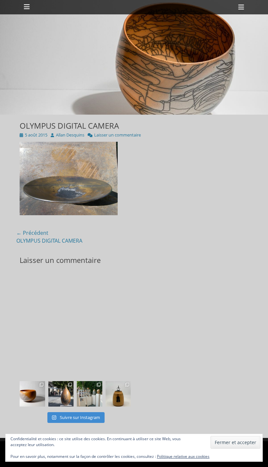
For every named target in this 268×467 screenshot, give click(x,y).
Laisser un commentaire (117, 135)
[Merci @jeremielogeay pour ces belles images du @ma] (61, 394)
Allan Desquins (70, 135)
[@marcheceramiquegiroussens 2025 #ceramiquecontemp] (89, 394)
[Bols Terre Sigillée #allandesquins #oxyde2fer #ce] (32, 394)
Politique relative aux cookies (183, 456)
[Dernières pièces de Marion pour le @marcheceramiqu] (118, 394)
